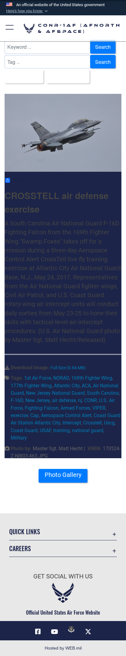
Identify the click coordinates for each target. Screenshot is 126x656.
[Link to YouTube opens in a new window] (54, 631)
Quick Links (24, 531)
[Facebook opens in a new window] (38, 631)
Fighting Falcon (41, 408)
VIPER (99, 408)
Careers (20, 548)
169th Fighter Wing (91, 378)
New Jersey (37, 400)
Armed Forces (75, 408)
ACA (86, 386)
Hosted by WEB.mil (63, 648)
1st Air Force (37, 378)
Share (17, 180)
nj (80, 400)
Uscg (109, 423)
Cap (34, 415)
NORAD (61, 378)
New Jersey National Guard (55, 393)
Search (103, 46)
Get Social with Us (63, 576)
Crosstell (92, 423)
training (61, 430)
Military (19, 438)
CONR (90, 400)
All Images (22, 76)
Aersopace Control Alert (66, 415)
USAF (45, 430)
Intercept (71, 423)
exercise (19, 415)
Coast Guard (24, 430)
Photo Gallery (63, 474)
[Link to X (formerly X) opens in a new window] (88, 631)
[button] (27, 11)
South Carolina (103, 393)
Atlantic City (67, 386)
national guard (87, 430)
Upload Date (66, 76)
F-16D (17, 400)
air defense (64, 400)
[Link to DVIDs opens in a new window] (71, 629)
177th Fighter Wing (31, 386)
